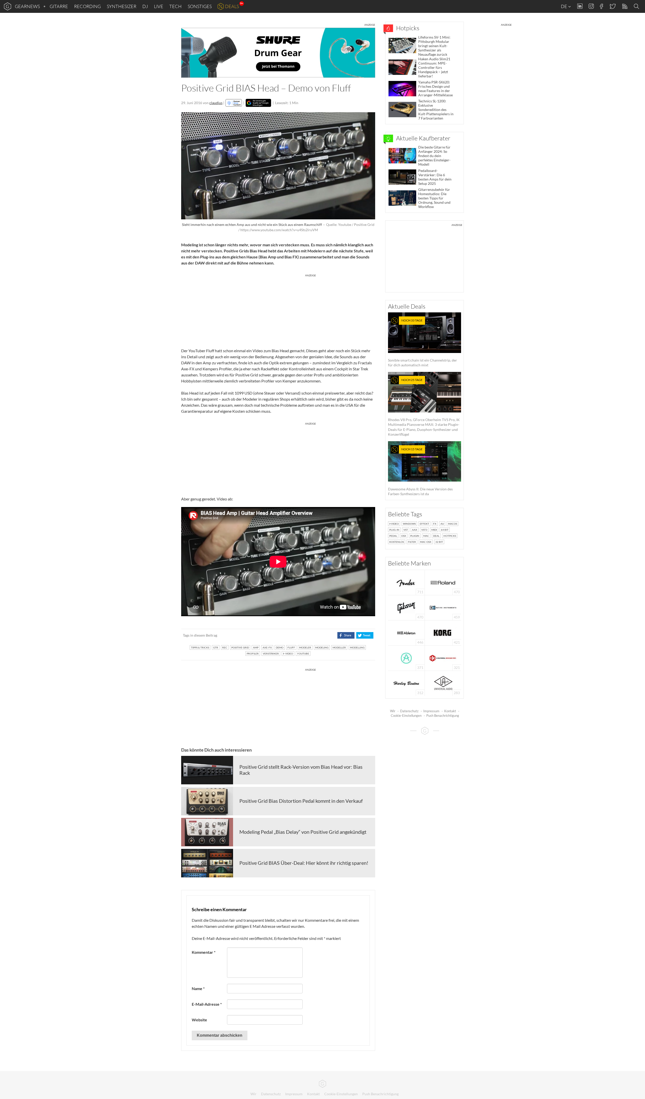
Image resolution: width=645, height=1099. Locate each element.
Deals (232, 6)
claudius (215, 103)
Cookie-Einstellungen (406, 716)
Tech (175, 6)
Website (199, 1019)
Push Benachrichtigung (442, 716)
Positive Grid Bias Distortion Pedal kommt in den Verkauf (301, 801)
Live (158, 6)
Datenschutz (409, 711)
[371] (406, 657)
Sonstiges (200, 6)
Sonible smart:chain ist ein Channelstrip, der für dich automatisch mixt (422, 342)
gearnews (27, 6)
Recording (87, 6)
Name (198, 988)
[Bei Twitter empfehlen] (364, 635)
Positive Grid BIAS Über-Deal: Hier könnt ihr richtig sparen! (303, 863)
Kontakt (450, 711)
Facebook (601, 6)
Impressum (431, 711)
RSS (624, 6)
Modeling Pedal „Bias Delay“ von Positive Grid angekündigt (302, 832)
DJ (145, 6)
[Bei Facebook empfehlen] (345, 635)
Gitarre (59, 6)
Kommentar (203, 952)
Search (637, 7)
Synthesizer (121, 6)
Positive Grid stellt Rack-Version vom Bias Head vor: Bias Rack (301, 770)
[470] (406, 607)
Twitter (612, 6)
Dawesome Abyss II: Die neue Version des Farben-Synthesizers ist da (420, 471)
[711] (406, 582)
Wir (392, 711)
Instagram (591, 6)
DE (564, 6)
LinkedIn (580, 6)
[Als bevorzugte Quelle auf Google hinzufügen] (258, 103)
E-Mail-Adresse (207, 1004)
